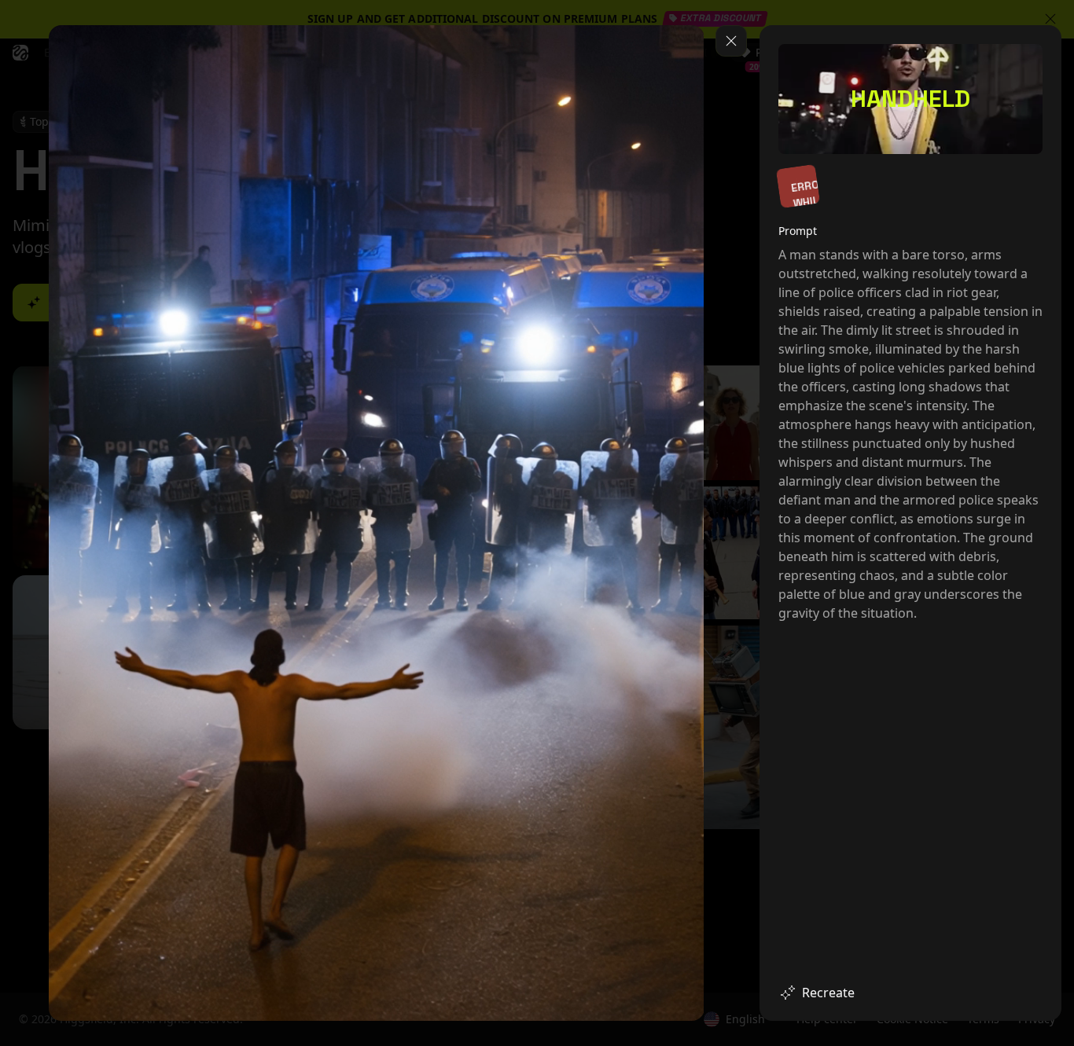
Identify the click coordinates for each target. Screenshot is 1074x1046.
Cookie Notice (811, 807)
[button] (904, 1005)
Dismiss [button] (830, 967)
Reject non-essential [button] (978, 967)
